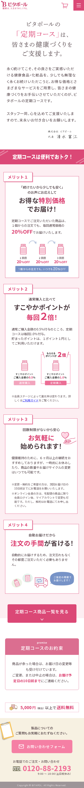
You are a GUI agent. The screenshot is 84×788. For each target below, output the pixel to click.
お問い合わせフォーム (46, 746)
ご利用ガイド (30, 400)
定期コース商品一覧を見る (42, 611)
